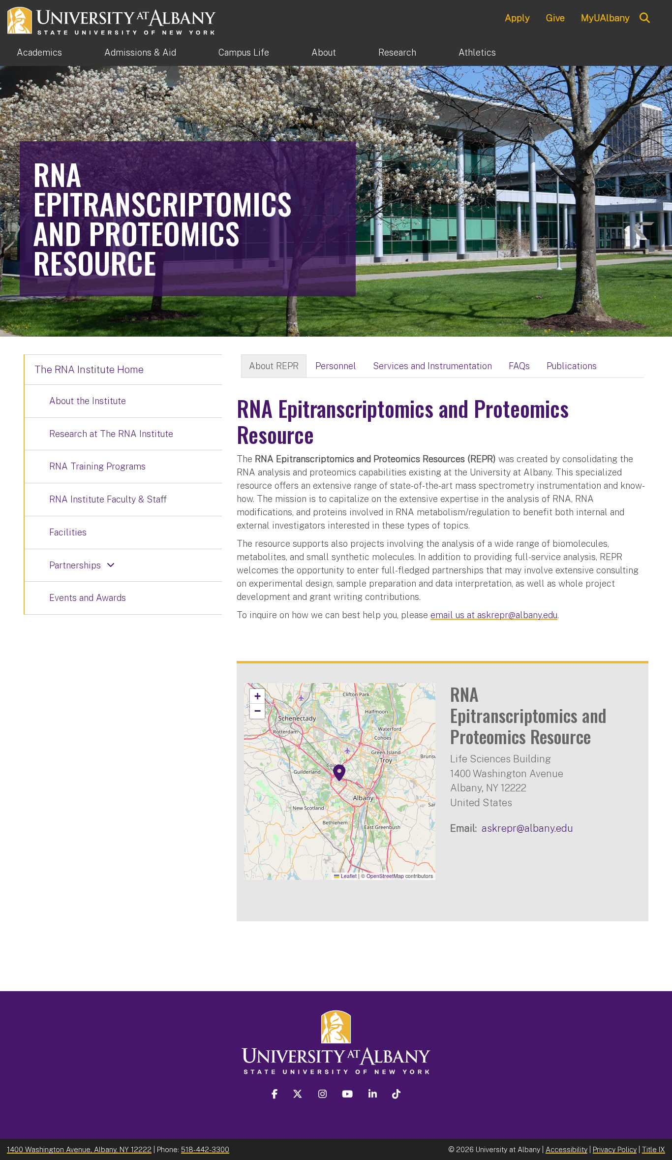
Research (397, 52)
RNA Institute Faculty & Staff (108, 499)
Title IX (653, 1149)
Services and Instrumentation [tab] (432, 366)
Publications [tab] (572, 366)
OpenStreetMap (385, 875)
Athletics (477, 52)
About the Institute (87, 401)
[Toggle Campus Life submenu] (290, 52)
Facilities (68, 532)
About (323, 52)
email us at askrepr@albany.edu (493, 615)
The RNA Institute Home (89, 370)
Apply (517, 17)
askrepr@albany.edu (527, 828)
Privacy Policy (615, 1149)
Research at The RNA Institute (111, 434)
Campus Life (243, 52)
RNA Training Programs (97, 466)
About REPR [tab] (274, 366)
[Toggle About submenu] (357, 52)
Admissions (140, 52)
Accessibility (566, 1149)
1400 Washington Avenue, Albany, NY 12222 (79, 1149)
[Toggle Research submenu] (437, 52)
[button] (339, 773)
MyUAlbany (605, 17)
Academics (39, 52)
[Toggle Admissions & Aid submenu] (197, 52)
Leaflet (348, 875)
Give (555, 17)
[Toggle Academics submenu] (83, 52)
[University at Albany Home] (112, 19)
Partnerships (75, 565)
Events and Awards (87, 598)
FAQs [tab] (519, 366)
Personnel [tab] (335, 366)
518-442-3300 (205, 1149)
